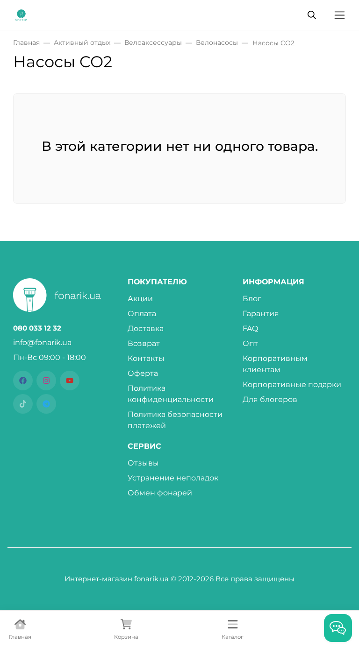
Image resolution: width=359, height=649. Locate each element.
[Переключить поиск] (312, 14)
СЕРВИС (144, 446)
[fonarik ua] (21, 14)
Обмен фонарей (160, 492)
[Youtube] (69, 380)
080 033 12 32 (37, 328)
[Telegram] (46, 404)
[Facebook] (23, 380)
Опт (250, 343)
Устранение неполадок (173, 477)
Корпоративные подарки (292, 384)
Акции (140, 298)
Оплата (142, 313)
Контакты (146, 358)
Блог (252, 298)
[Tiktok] (23, 404)
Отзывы (143, 463)
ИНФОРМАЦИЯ (273, 282)
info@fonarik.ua (42, 342)
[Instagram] (46, 380)
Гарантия (261, 313)
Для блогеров (270, 399)
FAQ (250, 328)
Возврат (144, 343)
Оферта (143, 373)
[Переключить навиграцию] (339, 15)
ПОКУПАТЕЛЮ (157, 282)
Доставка (146, 328)
